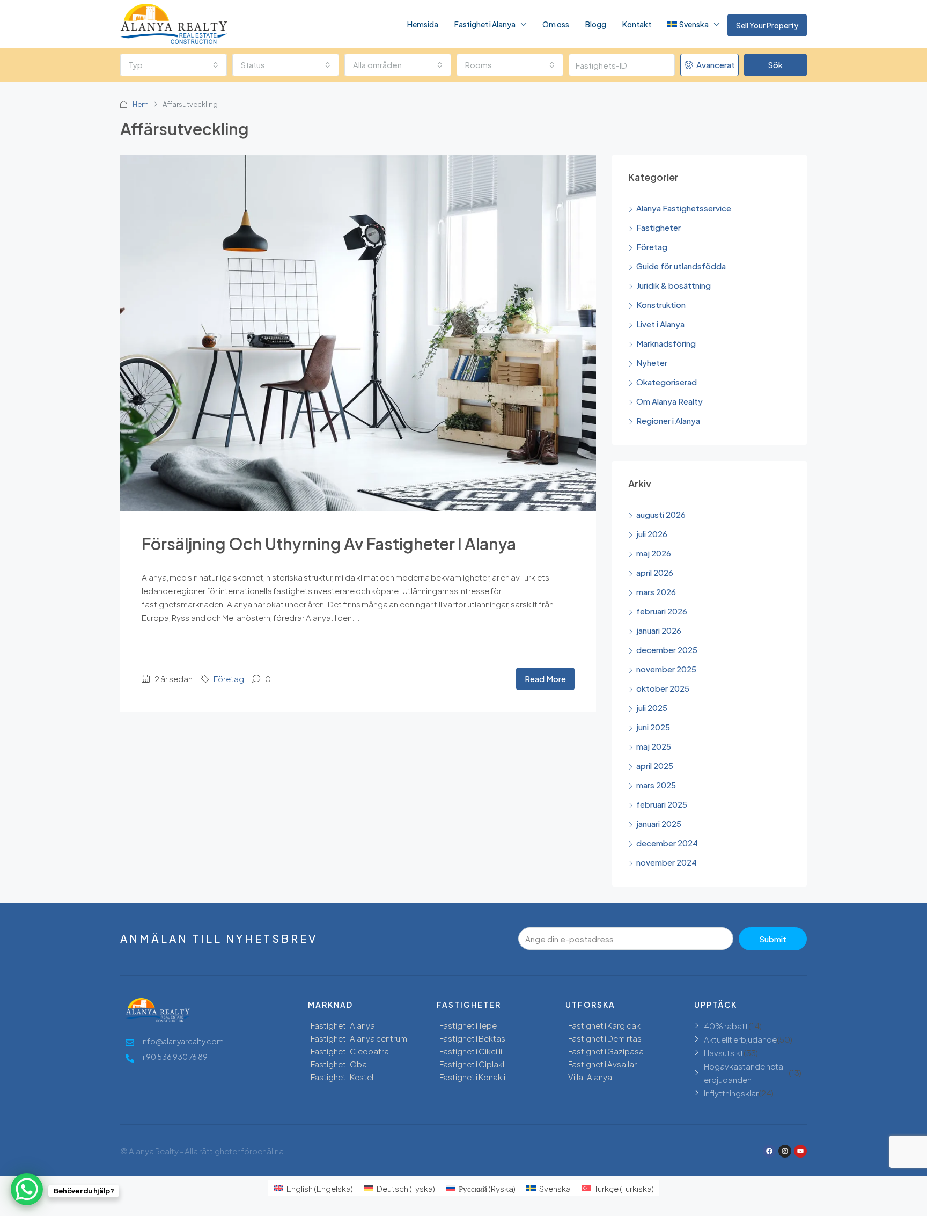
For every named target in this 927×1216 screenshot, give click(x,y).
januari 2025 (658, 823)
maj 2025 (653, 746)
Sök (775, 65)
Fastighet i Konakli (472, 1077)
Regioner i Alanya (668, 420)
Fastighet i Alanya (485, 24)
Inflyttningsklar (731, 1093)
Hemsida (422, 24)
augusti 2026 (661, 514)
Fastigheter (658, 227)
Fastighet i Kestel (342, 1077)
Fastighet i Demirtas (605, 1038)
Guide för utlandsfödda (681, 266)
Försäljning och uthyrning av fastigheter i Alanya (329, 543)
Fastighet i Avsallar (602, 1064)
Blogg (595, 24)
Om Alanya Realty (669, 401)
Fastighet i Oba (339, 1064)
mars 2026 (656, 592)
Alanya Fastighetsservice (683, 208)
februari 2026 (661, 611)
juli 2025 (651, 707)
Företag (229, 678)
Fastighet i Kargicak (604, 1025)
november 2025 (666, 669)
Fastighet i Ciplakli (472, 1064)
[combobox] (173, 65)
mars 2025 (656, 785)
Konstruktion (661, 304)
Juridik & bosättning (673, 285)
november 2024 (666, 862)
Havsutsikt (724, 1052)
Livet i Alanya (660, 324)
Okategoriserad (666, 382)
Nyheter (651, 362)
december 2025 (666, 649)
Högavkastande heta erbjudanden (743, 1073)
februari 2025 (661, 804)
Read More (545, 678)
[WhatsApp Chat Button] (27, 1189)
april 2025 (654, 765)
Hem (141, 104)
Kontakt (636, 24)
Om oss (555, 24)
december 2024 (667, 843)
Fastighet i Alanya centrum (359, 1038)
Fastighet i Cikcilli (470, 1051)
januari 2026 (658, 630)
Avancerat (715, 65)
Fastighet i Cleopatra (350, 1051)
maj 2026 (653, 553)
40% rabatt (726, 1026)
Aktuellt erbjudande (740, 1039)
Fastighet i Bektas (472, 1038)
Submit (772, 939)
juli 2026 (651, 534)
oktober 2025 (662, 688)
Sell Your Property (767, 25)
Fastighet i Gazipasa (606, 1051)
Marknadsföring (666, 343)
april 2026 (654, 572)
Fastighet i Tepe (468, 1025)
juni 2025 (653, 727)
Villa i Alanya (590, 1077)
